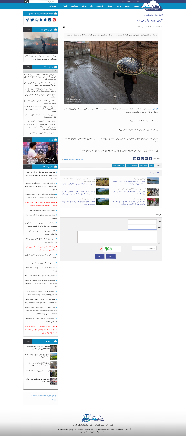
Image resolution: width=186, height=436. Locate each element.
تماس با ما (109, 425)
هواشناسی (52, 6)
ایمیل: (159, 227)
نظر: (159, 243)
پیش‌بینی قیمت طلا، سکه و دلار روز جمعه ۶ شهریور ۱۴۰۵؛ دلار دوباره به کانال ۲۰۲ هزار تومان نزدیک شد (40, 77)
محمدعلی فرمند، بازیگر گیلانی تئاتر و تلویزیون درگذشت (40, 101)
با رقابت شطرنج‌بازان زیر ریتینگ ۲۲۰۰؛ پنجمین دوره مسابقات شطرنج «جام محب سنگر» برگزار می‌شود (40, 126)
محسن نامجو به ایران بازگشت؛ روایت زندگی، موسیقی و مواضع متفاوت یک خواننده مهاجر (40, 90)
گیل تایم (53, 400)
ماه (42, 70)
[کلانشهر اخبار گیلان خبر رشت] (97, 418)
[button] (25, 46)
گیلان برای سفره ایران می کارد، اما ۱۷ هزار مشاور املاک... (37, 355)
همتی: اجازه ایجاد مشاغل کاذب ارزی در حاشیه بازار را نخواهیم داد (40, 116)
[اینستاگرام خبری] (49, 19)
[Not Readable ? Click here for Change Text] (101, 249)
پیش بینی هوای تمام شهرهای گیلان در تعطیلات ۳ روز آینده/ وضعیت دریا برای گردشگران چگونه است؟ (85, 194)
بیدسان (83, 431)
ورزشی (118, 6)
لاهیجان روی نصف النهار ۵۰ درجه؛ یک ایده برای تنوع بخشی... (38, 347)
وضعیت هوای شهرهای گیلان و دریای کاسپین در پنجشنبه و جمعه (78, 203)
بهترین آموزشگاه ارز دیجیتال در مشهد (43, 395)
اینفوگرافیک (84, 425)
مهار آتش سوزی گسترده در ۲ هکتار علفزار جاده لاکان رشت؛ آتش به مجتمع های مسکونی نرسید (40, 109)
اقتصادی (64, 6)
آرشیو (92, 425)
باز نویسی (110, 256)
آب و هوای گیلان (118, 165)
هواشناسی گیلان (132, 165)
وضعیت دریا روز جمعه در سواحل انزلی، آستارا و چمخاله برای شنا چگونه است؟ (129, 182)
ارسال (99, 256)
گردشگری (99, 6)
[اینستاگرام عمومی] (54, 19)
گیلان (151, 165)
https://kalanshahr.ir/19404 (74, 160)
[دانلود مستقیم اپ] (45, 19)
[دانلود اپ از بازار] (41, 19)
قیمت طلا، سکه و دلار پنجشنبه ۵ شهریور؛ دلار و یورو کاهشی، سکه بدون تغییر (40, 84)
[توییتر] (27, 19)
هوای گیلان (143, 165)
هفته (48, 70)
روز (55, 70)
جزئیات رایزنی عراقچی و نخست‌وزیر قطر (41, 121)
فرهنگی (109, 6)
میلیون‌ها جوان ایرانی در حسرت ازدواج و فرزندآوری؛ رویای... (39, 363)
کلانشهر (155, 109)
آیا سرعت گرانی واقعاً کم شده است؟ (38, 371)
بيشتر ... (27, 30)
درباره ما (76, 425)
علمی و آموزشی (87, 6)
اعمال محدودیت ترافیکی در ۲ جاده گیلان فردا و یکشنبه (40, 95)
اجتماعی (127, 6)
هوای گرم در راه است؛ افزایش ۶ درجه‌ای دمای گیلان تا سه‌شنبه (129, 192)
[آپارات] (37, 19)
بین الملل (74, 6)
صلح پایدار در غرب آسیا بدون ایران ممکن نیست (38, 380)
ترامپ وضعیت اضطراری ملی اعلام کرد (42, 132)
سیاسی (136, 6)
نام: (159, 221)
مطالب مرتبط (155, 172)
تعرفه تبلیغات (99, 425)
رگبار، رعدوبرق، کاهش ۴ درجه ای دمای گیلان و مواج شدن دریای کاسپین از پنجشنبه (129, 203)
